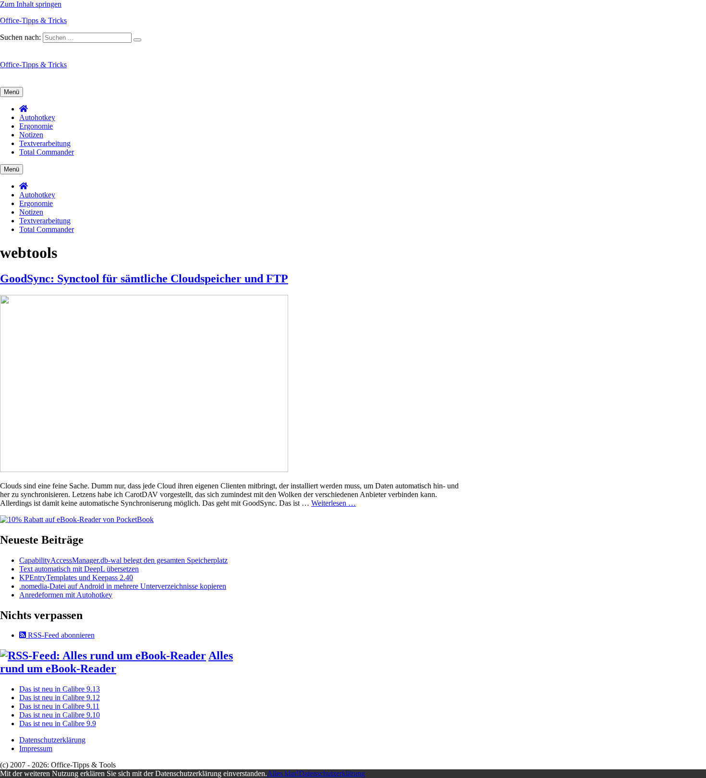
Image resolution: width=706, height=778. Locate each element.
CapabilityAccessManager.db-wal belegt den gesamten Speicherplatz (123, 560)
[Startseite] (23, 109)
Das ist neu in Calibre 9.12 (59, 697)
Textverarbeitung (45, 143)
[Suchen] (137, 39)
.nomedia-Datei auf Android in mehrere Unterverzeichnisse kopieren (122, 586)
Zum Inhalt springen (30, 4)
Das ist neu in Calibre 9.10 (59, 715)
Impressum (35, 748)
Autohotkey (37, 117)
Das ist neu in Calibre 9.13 (59, 689)
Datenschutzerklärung (52, 740)
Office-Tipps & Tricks (33, 20)
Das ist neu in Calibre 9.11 (59, 706)
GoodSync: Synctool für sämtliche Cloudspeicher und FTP (144, 278)
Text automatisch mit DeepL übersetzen (79, 569)
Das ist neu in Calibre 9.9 (57, 723)
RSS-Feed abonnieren (60, 635)
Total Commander (46, 152)
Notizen (31, 135)
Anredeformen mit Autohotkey (65, 595)
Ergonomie (36, 126)
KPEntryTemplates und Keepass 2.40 (76, 577)
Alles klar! (283, 773)
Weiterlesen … (333, 503)
